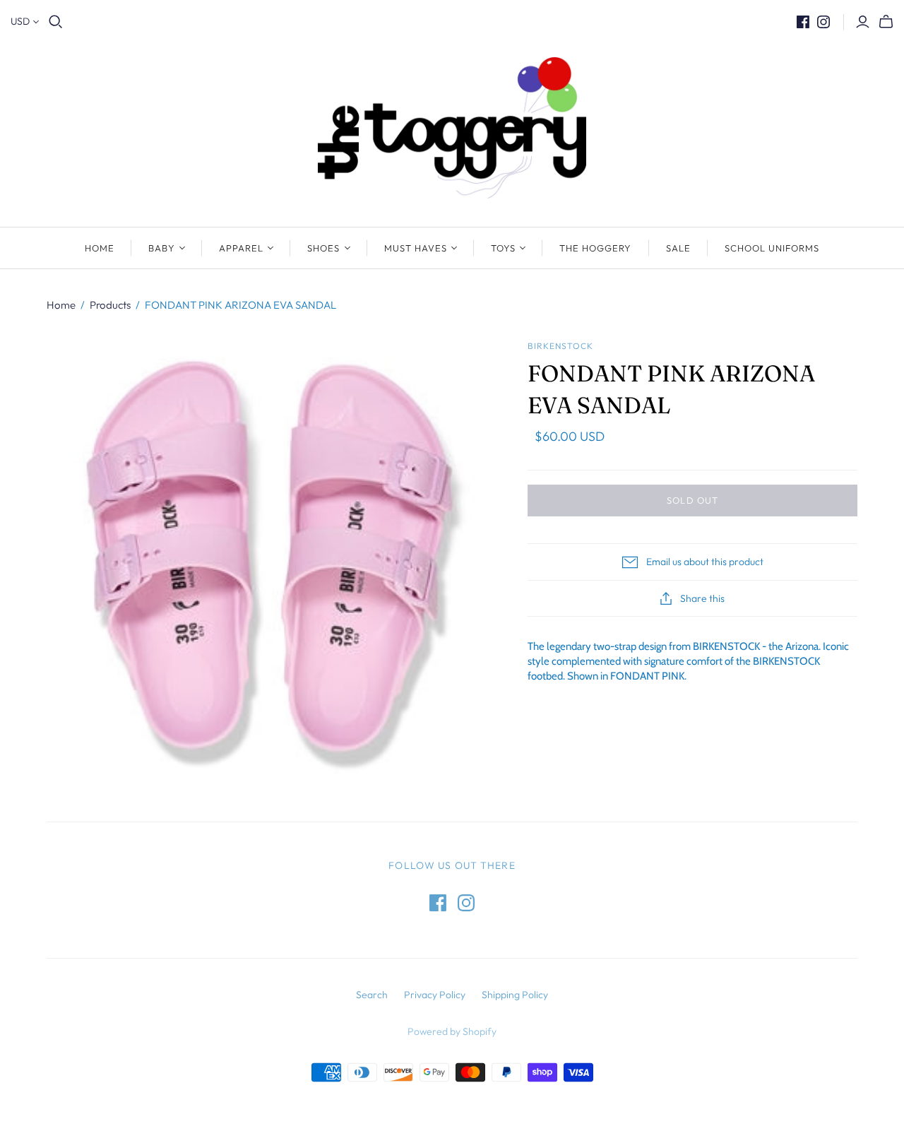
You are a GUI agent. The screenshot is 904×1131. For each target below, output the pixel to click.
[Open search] (56, 22)
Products (110, 305)
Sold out (692, 500)
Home (99, 248)
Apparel (241, 248)
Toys (503, 248)
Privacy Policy (434, 994)
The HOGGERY (595, 248)
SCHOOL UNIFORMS (772, 248)
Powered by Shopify (452, 1031)
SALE (678, 248)
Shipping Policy (515, 994)
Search (372, 994)
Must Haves (415, 248)
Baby (161, 248)
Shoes (323, 248)
